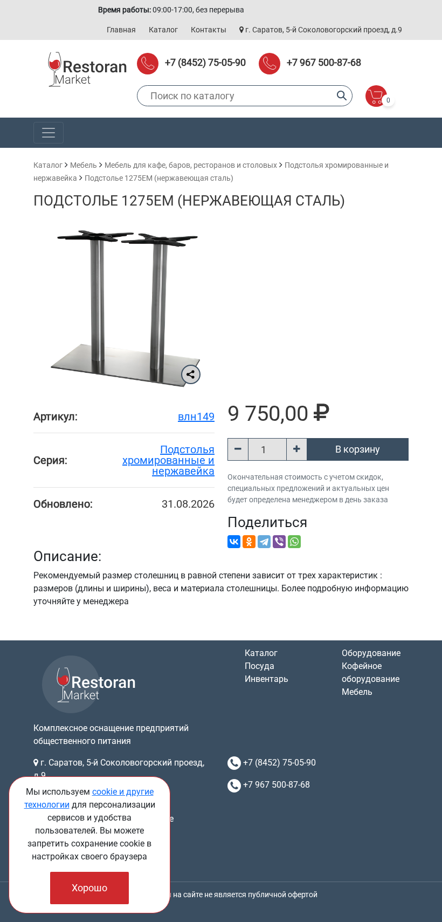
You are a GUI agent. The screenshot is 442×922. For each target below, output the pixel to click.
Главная (121, 29)
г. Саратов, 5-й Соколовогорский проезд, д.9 (323, 29)
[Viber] (279, 541)
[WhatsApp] (294, 541)
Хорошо (89, 887)
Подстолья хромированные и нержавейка (168, 460)
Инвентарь (266, 679)
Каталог (163, 29)
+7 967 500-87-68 (324, 62)
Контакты (208, 29)
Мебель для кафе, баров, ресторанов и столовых (191, 165)
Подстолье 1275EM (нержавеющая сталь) (159, 178)
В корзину (357, 449)
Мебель (83, 165)
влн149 (196, 416)
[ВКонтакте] (233, 541)
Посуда (259, 666)
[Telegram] (264, 541)
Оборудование (371, 653)
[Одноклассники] (249, 541)
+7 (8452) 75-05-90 (205, 62)
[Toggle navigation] (48, 133)
